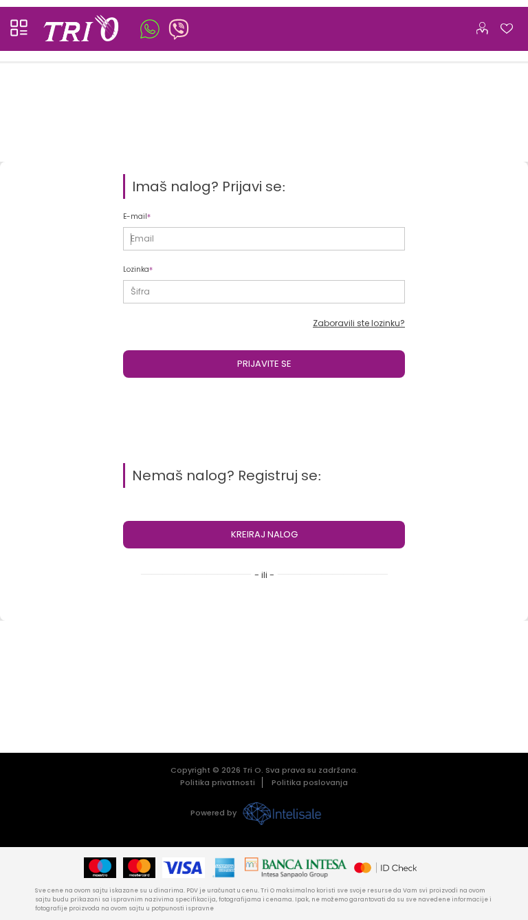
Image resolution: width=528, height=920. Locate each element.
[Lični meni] (482, 25)
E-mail (135, 216)
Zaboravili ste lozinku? (359, 323)
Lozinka (136, 269)
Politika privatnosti (217, 782)
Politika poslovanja (310, 782)
